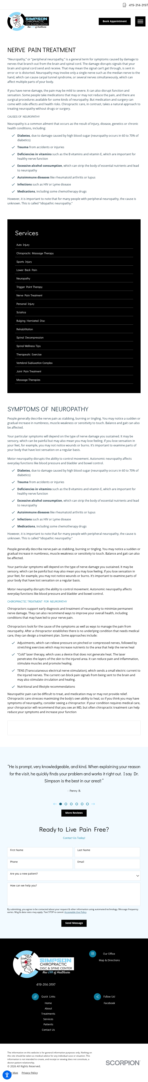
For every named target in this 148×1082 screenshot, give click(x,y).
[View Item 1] (60, 804)
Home (48, 1003)
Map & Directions (109, 960)
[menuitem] (74, 246)
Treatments (48, 1013)
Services (48, 1019)
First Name (16, 850)
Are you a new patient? (24, 873)
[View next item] (93, 804)
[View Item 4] (76, 804)
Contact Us (48, 1029)
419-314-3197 (138, 5)
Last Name (83, 850)
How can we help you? (23, 885)
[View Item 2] (66, 804)
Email (80, 861)
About (48, 1008)
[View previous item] (55, 804)
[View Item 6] (87, 804)
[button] (7, 1074)
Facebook (109, 1003)
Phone (14, 861)
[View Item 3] (71, 804)
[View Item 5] (82, 804)
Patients (48, 1024)
